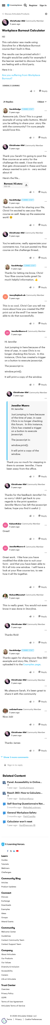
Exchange (5, 901)
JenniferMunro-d (19, 331)
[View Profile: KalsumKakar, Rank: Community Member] (5, 525)
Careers (4, 975)
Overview (5, 989)
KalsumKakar (15, 524)
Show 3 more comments (15, 757)
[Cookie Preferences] (4, 1020)
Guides (4, 860)
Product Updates (8, 886)
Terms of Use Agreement (12, 1001)
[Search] (25, 5)
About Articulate (8, 954)
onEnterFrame (15, 709)
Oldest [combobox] (42, 101)
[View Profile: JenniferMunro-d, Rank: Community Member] (7, 332)
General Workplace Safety (22, 812)
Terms (9, 1019)
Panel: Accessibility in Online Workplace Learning (23, 782)
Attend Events (7, 921)
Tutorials (5, 864)
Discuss (4, 897)
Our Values (6, 962)
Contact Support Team (11, 944)
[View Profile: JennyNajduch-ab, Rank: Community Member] (5, 296)
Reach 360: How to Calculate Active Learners (23, 792)
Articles (4, 882)
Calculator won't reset (19, 821)
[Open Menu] (46, 14)
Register (33, 5)
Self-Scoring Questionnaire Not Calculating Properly (25, 803)
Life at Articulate (8, 979)
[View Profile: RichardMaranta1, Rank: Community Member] (5, 596)
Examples (5, 909)
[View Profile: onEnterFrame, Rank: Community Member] (5, 711)
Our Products (7, 958)
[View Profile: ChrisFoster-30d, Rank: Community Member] (5, 22)
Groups (4, 917)
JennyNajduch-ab (17, 295)
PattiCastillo (29, 816)
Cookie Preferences (33, 1019)
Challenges (6, 872)
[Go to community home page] (14, 5)
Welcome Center (8, 932)
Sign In (43, 5)
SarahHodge (15, 109)
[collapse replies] (25, 107)
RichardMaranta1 (17, 595)
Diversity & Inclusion (10, 967)
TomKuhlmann (26, 787)
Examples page (31, 664)
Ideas (3, 913)
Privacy (18, 1019)
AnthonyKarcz (26, 798)
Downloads (6, 905)
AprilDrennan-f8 (27, 825)
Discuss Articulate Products (17, 14)
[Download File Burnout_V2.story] (26, 185)
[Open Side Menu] (4, 5)
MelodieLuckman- (32, 807)
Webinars (5, 868)
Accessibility (7, 971)
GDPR (3, 997)
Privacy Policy (7, 993)
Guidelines (6, 936)
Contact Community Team (12, 940)
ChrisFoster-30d (17, 21)
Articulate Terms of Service (13, 1006)
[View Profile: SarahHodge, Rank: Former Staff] (5, 110)
